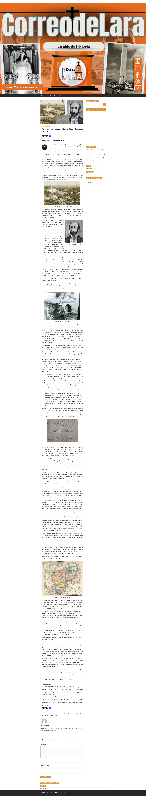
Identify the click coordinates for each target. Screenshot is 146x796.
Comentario (43, 744)
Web (41, 771)
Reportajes (48, 126)
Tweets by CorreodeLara (90, 174)
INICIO (42, 95)
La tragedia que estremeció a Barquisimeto (73, 713)
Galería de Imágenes (58, 95)
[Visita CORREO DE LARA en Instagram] (86, 182)
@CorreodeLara (66, 679)
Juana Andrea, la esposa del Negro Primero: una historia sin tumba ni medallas (51, 714)
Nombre (42, 760)
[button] (63, 95)
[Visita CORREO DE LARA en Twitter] (89, 182)
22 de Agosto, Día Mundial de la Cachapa (94, 149)
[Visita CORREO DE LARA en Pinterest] (92, 182)
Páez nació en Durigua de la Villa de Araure (94, 157)
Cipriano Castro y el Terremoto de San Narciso (95, 154)
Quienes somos (49, 95)
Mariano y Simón (89, 152)
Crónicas (43, 126)
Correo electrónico (44, 765)
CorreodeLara (50, 133)
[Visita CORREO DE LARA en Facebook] (90, 182)
